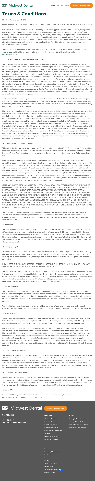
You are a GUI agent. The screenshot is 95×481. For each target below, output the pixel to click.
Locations (47, 449)
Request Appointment (81, 5)
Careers (46, 458)
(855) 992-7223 (36, 397)
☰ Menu (5, 5)
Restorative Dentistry (51, 439)
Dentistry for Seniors (51, 428)
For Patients (48, 455)
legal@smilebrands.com (11, 54)
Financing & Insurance (51, 452)
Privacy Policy (48, 467)
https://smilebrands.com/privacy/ (71, 323)
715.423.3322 (63, 5)
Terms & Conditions (50, 464)
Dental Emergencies (50, 425)
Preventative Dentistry (51, 436)
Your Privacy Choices (51, 470)
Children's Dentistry (50, 419)
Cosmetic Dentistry (50, 422)
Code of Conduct (49, 472)
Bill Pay (46, 461)
